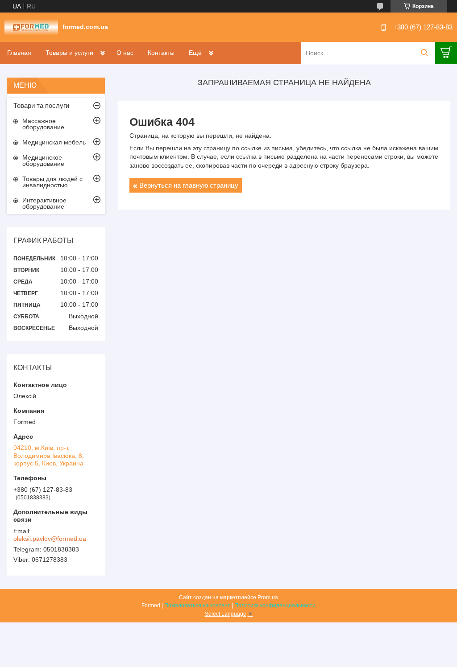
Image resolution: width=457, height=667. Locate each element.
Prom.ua (268, 597)
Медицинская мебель (54, 142)
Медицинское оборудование (43, 160)
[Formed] (31, 26)
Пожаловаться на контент (197, 605)
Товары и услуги (69, 52)
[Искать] (424, 53)
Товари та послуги (41, 105)
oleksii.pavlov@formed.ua (49, 538)
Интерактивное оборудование (44, 203)
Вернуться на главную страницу (188, 185)
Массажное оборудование (43, 124)
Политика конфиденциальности (275, 605)
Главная (19, 52)
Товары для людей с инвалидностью (52, 182)
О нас (124, 52)
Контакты (161, 52)
